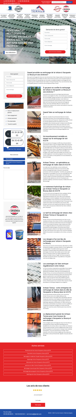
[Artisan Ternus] (38, 9)
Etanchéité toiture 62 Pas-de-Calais (57, 16)
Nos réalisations (11, 52)
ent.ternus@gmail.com (12, 3)
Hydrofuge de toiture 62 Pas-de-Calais (72, 16)
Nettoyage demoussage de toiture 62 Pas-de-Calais (11, 16)
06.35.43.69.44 (20, 414)
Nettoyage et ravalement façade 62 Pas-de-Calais (50, 16)
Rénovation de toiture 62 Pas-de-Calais (34, 16)
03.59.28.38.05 (8, 414)
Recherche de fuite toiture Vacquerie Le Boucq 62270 (38, 350)
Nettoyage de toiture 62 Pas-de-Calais (4, 16)
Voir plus (38, 405)
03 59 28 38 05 (10, 1)
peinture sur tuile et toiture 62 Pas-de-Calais (27, 16)
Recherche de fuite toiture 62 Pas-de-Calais (65, 16)
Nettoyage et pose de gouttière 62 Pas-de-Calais (20, 16)
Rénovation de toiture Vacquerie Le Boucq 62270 (38, 362)
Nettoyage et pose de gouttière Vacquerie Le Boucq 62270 (38, 368)
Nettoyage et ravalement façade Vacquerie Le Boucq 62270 (38, 356)
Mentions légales (68, 413)
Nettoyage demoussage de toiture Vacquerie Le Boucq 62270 (38, 371)
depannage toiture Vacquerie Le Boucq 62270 (38, 359)
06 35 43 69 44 (24, 1)
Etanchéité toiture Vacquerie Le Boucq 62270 (38, 353)
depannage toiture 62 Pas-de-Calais (42, 16)
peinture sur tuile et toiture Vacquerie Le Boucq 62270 (38, 365)
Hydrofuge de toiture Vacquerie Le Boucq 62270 (38, 374)
